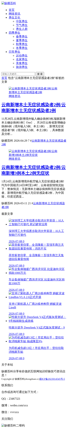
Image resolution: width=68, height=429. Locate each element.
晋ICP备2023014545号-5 (52, 379)
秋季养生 (22, 44)
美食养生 (22, 63)
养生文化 (14, 17)
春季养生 (22, 36)
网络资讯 (14, 13)
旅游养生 (22, 66)
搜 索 (40, 74)
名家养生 (22, 59)
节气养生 (22, 25)
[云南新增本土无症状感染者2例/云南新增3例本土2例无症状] (34, 154)
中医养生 (22, 21)
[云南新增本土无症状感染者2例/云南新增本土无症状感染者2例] (34, 92)
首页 (12, 9)
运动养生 (22, 55)
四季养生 (14, 32)
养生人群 (22, 28)
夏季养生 (22, 40)
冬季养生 (22, 47)
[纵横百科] (8, 3)
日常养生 (14, 51)
